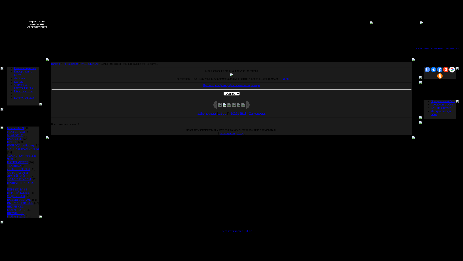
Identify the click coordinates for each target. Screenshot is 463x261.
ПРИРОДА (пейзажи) (20, 145)
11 (244, 113)
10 (241, 113)
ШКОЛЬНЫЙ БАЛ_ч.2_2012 (16, 215)
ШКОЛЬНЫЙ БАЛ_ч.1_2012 (16, 208)
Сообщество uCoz (442, 104)
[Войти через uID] (427, 69)
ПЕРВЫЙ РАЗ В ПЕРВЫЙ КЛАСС (18, 191)
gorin (286, 78)
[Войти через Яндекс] (446, 69)
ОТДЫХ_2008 (16, 196)
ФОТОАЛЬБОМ (437, 48)
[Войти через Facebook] (439, 69)
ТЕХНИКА (14, 165)
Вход (457, 48)
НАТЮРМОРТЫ (17, 162)
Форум (18, 81)
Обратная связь (23, 91)
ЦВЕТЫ (12, 142)
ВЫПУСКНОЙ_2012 (20, 203)
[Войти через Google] (452, 69)
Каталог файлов (24, 97)
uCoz (249, 231)
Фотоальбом (21, 84)
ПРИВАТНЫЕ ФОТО (20, 182)
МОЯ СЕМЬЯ (15, 128)
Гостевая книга (23, 87)
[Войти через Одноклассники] (440, 76)
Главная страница (422, 48)
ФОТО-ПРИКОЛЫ (19, 179)
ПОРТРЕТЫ (15, 138)
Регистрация (449, 48)
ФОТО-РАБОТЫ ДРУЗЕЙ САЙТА (18, 174)
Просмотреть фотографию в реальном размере (231, 85)
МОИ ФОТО (15, 135)
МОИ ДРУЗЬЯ (16, 131)
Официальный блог (443, 101)
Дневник (19, 78)
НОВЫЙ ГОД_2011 (19, 199)
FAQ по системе (441, 107)
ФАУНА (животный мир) (23, 148)
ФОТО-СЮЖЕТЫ (18, 169)
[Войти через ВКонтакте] (433, 69)
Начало (55, 63)
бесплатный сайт (232, 231)
